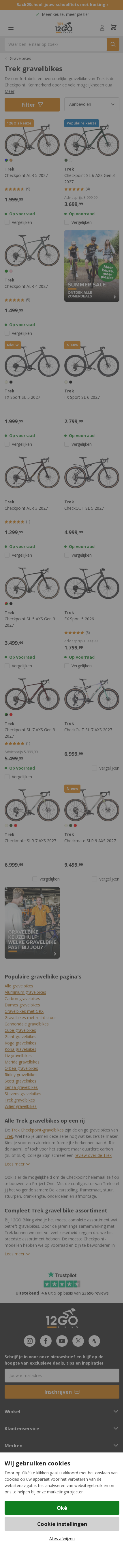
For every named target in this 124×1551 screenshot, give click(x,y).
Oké (62, 1507)
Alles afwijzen (62, 1538)
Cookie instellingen (62, 1523)
